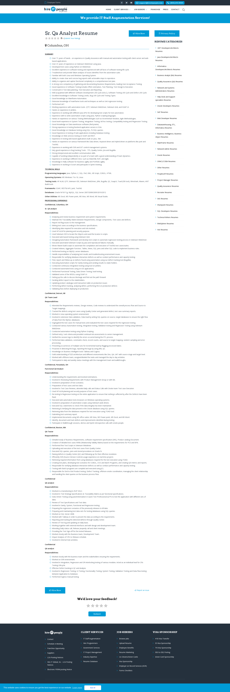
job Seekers (139, 9)
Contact (175, 9)
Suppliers (50, 653)
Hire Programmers (90, 643)
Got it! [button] (92, 688)
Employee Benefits (126, 648)
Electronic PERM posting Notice (59, 669)
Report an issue (143, 590)
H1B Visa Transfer (162, 638)
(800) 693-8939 (176, 3)
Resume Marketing (126, 652)
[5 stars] (106, 605)
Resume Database (90, 661)
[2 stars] (92, 605)
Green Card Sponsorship (164, 657)
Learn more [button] (77, 688)
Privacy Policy (168, 33)
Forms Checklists (125, 670)
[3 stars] (97, 605)
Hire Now (140, 33)
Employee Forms (53, 2)
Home (108, 9)
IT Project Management (92, 652)
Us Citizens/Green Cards (128, 657)
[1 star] (88, 605)
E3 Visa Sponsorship (163, 643)
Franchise (155, 9)
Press (165, 9)
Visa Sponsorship (125, 661)
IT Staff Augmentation (91, 638)
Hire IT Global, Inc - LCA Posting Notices (59, 663)
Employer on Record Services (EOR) (133, 666)
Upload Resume (125, 643)
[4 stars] (101, 605)
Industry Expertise (90, 657)
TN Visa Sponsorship (163, 648)
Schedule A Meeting (55, 644)
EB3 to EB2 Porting (162, 652)
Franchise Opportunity (55, 648)
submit (97, 614)
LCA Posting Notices (55, 657)
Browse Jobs (124, 638)
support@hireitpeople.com (150, 3)
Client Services (121, 9)
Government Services (91, 648)
